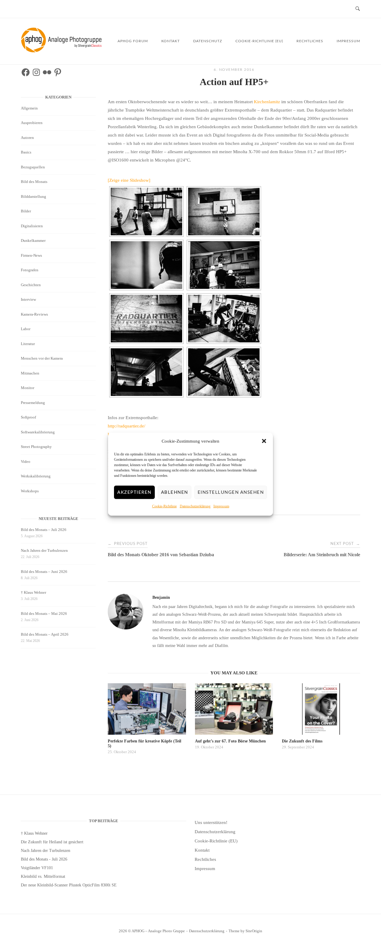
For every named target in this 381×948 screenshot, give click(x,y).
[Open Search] (357, 9)
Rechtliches (309, 41)
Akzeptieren (134, 492)
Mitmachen (30, 373)
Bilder (26, 211)
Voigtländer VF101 (37, 868)
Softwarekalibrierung (38, 432)
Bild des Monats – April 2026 (44, 634)
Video (25, 461)
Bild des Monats (34, 181)
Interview (28, 299)
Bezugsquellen (33, 167)
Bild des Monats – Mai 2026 (44, 613)
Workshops (30, 491)
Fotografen (29, 270)
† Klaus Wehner (33, 592)
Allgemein (29, 108)
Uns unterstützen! (211, 822)
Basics (26, 152)
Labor (25, 329)
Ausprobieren (32, 122)
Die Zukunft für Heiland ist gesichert (52, 842)
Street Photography (36, 446)
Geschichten (31, 285)
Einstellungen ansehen (231, 492)
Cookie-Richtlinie (164, 506)
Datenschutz (207, 41)
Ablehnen (174, 492)
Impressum (221, 506)
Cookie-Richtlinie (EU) (259, 41)
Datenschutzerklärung (195, 506)
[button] (264, 441)
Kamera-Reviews (34, 314)
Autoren (27, 137)
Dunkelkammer (33, 240)
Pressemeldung (33, 402)
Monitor (27, 388)
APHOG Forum (133, 41)
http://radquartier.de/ (126, 426)
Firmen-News (31, 255)
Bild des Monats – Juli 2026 (43, 529)
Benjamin (161, 597)
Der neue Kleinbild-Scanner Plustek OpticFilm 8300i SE (69, 885)
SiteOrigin (254, 931)
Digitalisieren (32, 226)
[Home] (62, 50)
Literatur (28, 343)
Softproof (28, 417)
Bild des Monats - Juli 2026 (44, 859)
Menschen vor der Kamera (42, 358)
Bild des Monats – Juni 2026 (44, 571)
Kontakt (170, 41)
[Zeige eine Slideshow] (129, 180)
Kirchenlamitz (267, 101)
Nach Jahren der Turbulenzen (44, 550)
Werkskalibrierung (36, 476)
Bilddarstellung (33, 196)
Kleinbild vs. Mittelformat (43, 876)
